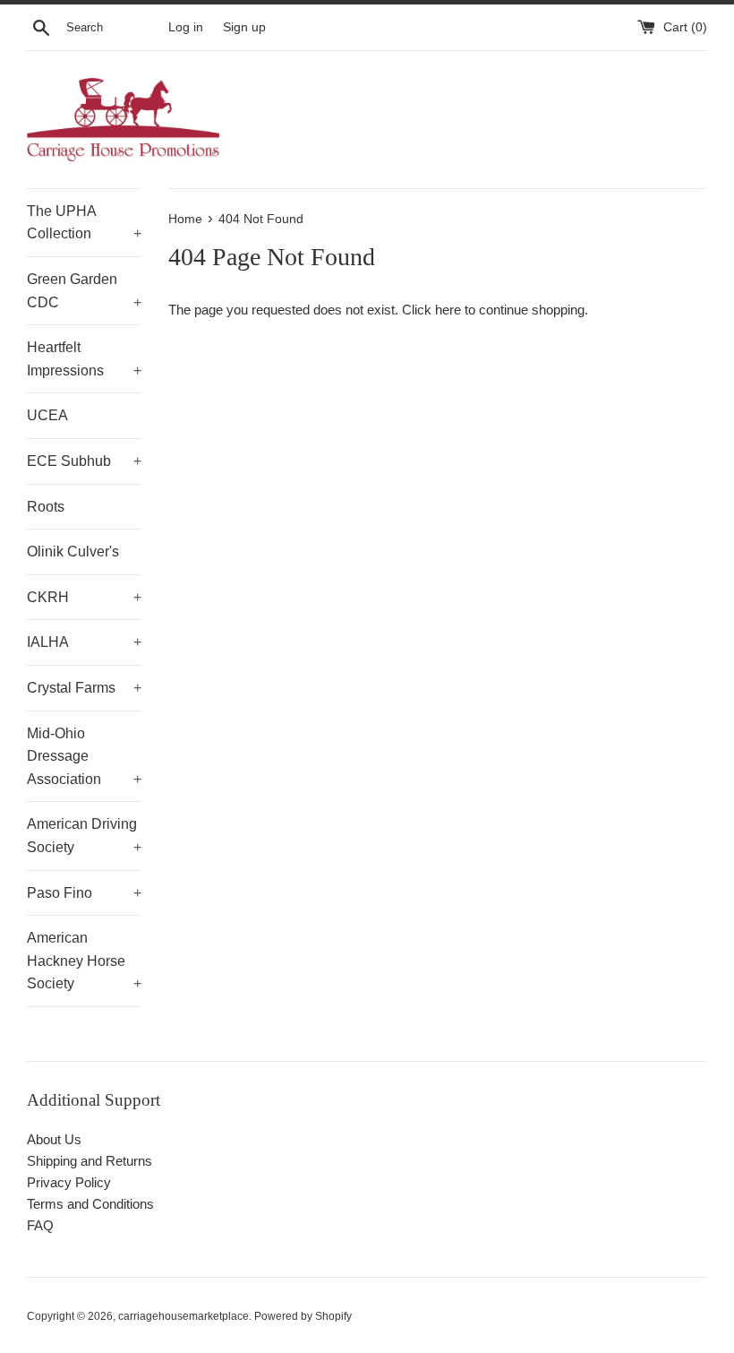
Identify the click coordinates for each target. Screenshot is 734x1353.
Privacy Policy (69, 1182)
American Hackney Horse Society (84, 960)
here (448, 309)
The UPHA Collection (84, 222)
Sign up (244, 27)
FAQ (40, 1225)
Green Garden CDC (84, 290)
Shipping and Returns (89, 1160)
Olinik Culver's (73, 551)
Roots (45, 506)
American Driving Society (84, 835)
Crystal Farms (84, 687)
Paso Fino (84, 893)
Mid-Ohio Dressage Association (84, 756)
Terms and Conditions (90, 1203)
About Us (54, 1139)
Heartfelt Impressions (84, 359)
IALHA (84, 642)
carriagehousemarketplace (183, 1316)
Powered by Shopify (303, 1316)
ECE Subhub (84, 461)
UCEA (47, 415)
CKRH (84, 597)
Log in (185, 27)
